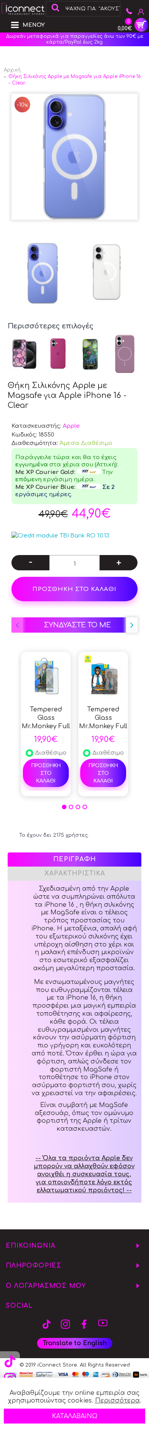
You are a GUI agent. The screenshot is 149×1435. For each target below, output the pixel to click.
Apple (71, 426)
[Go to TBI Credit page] (60, 535)
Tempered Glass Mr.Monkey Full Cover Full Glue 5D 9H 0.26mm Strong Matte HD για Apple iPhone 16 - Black (46, 718)
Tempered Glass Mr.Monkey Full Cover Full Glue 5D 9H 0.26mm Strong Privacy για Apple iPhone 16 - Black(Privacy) (103, 718)
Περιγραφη (74, 859)
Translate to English (75, 1343)
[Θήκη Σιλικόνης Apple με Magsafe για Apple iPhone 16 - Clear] (74, 157)
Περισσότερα (117, 1400)
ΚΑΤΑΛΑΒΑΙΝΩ (74, 1416)
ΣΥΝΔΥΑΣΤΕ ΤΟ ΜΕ (77, 625)
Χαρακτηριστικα (74, 873)
